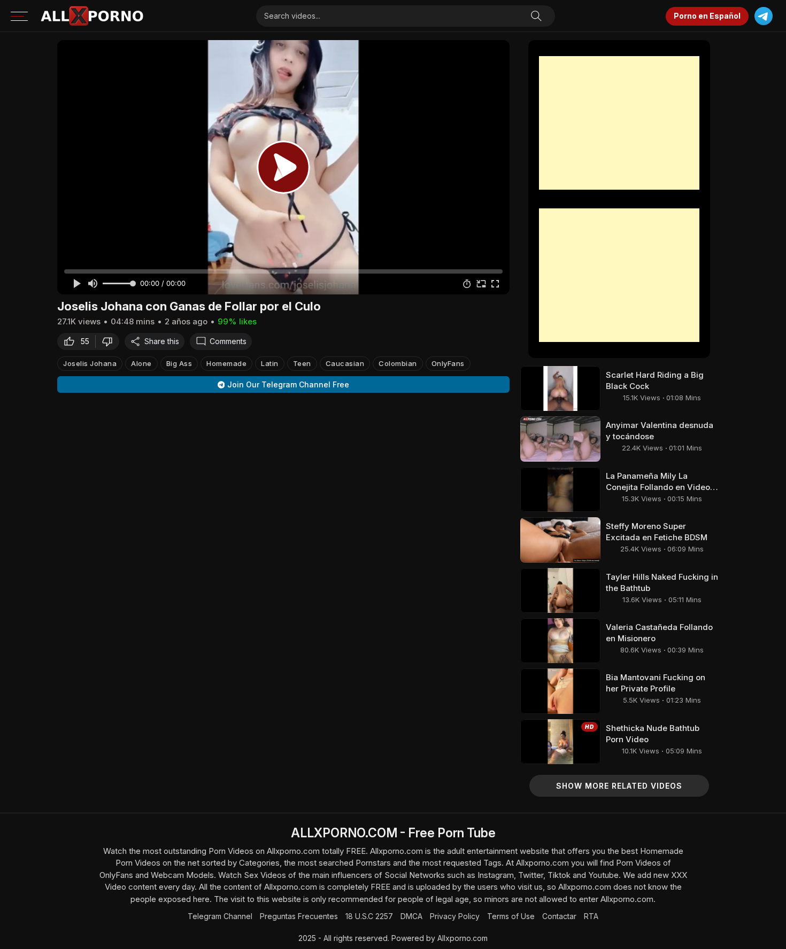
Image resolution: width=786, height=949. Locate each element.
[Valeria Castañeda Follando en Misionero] (560, 640)
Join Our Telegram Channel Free (288, 384)
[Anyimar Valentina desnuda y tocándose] (560, 438)
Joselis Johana (90, 363)
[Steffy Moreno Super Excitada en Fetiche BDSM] (560, 539)
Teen (302, 363)
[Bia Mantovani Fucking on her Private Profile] (560, 690)
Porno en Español (707, 15)
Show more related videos (619, 785)
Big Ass (179, 363)
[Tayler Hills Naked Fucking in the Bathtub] (560, 590)
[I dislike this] (110, 341)
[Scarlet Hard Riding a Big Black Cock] (560, 388)
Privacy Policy (455, 916)
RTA (591, 916)
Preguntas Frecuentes (299, 916)
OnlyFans (448, 363)
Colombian (398, 363)
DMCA (411, 916)
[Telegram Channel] (763, 16)
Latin (270, 363)
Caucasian (345, 363)
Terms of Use (511, 916)
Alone (141, 363)
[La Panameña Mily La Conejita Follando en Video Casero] (560, 489)
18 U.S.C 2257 (369, 916)
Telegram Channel (220, 916)
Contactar (559, 916)
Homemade (226, 363)
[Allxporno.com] (91, 16)
